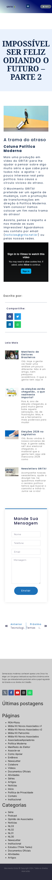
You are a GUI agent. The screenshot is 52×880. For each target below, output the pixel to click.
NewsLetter (14, 761)
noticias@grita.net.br (21, 235)
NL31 (10, 833)
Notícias (12, 785)
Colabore (13, 764)
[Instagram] (23, 692)
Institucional (14, 799)
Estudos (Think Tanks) (20, 847)
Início (11, 788)
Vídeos (11, 768)
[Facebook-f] (11, 692)
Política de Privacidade (20, 792)
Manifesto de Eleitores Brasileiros (30, 354)
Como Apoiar (15, 754)
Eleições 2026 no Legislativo (32, 433)
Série (10, 812)
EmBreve (13, 757)
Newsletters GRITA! (34, 468)
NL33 (11, 826)
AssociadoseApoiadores (21, 740)
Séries (11, 778)
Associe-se (14, 750)
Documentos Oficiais (19, 771)
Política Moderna (17, 743)
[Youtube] (17, 692)
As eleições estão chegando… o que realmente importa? (33, 393)
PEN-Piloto (14, 722)
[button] (28, 6)
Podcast (12, 815)
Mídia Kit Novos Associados (23, 736)
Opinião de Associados (20, 819)
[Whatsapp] (29, 692)
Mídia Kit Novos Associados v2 (25, 729)
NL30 (11, 836)
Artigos (12, 781)
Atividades (13, 774)
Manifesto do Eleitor (19, 747)
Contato (12, 795)
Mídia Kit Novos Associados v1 (25, 726)
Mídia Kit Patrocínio (18, 733)
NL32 (11, 829)
